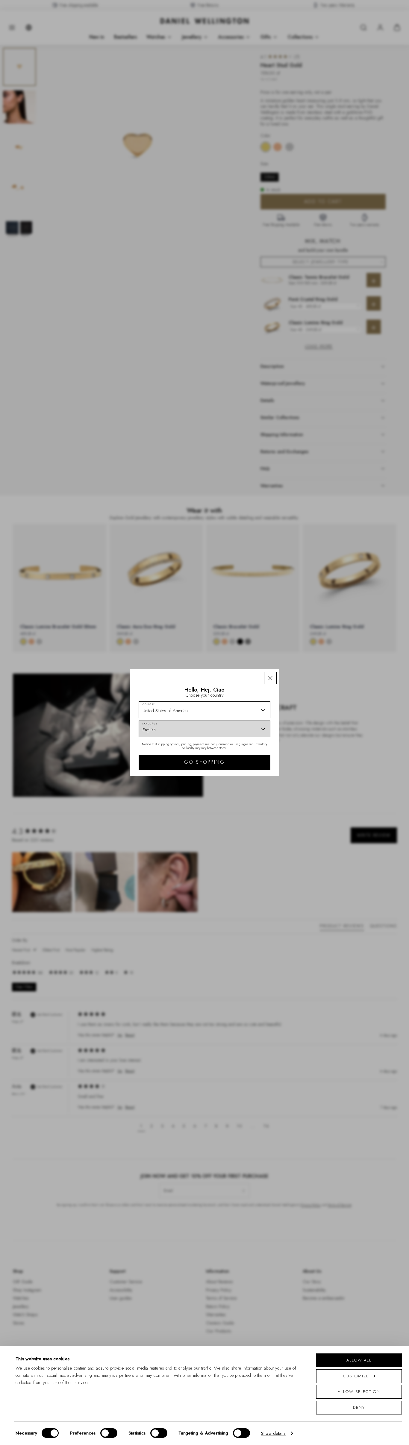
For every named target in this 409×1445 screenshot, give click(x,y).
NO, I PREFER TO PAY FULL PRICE (247, 774)
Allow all (359, 1360)
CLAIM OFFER (247, 755)
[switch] (108, 1433)
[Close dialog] (308, 639)
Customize (356, 1376)
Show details (273, 1433)
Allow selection (359, 1391)
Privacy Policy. (263, 800)
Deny (359, 1407)
